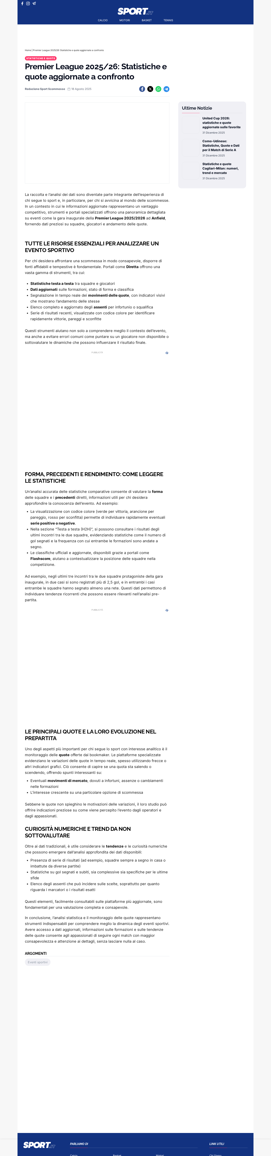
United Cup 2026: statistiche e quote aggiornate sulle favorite (221, 122)
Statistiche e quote (40, 58)
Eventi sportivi (38, 962)
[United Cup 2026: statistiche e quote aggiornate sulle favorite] (190, 125)
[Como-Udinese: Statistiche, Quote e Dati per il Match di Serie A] (190, 148)
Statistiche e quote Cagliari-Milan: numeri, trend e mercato (220, 168)
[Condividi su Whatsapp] (158, 89)
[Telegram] (34, 3)
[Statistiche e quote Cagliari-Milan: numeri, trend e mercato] (190, 171)
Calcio (103, 20)
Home (28, 50)
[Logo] (135, 11)
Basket (147, 20)
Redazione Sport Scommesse (45, 89)
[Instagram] (28, 3)
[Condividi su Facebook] (142, 89)
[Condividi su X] (150, 89)
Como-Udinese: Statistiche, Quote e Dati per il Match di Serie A (220, 145)
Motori (124, 20)
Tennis (168, 20)
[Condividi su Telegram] (166, 89)
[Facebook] (23, 3)
